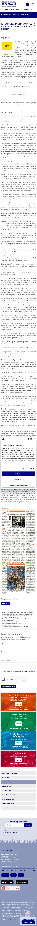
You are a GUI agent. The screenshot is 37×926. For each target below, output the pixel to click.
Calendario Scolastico (9, 795)
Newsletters (6, 808)
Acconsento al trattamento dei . (18, 672)
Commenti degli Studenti (11, 773)
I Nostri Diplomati (8, 803)
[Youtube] (21, 870)
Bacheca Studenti (8, 14)
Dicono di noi (6, 786)
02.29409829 (5, 617)
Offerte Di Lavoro (8, 799)
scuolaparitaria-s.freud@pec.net (12, 859)
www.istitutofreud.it (14, 617)
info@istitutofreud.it (25, 626)
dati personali (29, 672)
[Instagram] (12, 870)
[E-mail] (34, 870)
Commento (5, 661)
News (15, 14)
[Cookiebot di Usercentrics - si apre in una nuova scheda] (27, 439)
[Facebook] (3, 870)
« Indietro (5, 604)
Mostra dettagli (27, 468)
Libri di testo (6, 790)
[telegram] (16, 870)
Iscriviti (27, 825)
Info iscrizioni (28, 9)
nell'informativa (12, 832)
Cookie (21, 875)
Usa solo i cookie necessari (18, 485)
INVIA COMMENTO (8, 687)
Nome (3, 643)
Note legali (5, 875)
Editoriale (5, 777)
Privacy (13, 875)
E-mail (3, 652)
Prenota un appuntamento (12, 9)
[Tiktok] (25, 870)
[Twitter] (7, 870)
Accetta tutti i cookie (18, 473)
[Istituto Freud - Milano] (9, 4)
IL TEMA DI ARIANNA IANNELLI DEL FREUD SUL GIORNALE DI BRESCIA (15, 15)
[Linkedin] (29, 870)
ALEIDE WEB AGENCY (12, 919)
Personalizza (17, 479)
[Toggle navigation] (33, 4)
